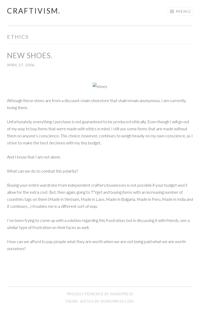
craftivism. (33, 10)
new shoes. (29, 55)
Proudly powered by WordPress (100, 294)
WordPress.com (117, 301)
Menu (183, 11)
